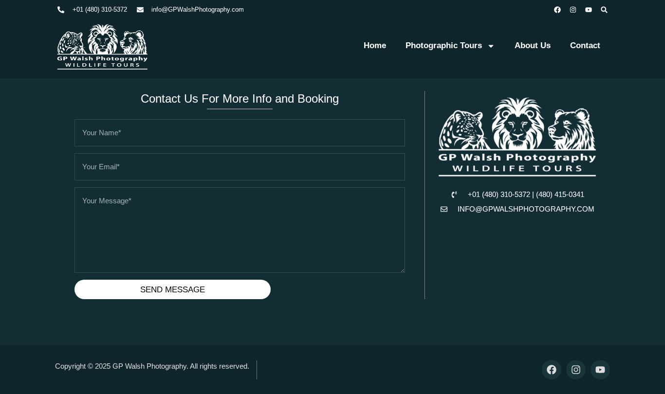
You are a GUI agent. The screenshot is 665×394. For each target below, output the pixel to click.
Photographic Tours (444, 45)
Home (375, 45)
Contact (585, 45)
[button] (604, 9)
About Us (533, 45)
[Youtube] (588, 9)
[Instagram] (573, 9)
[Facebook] (557, 9)
